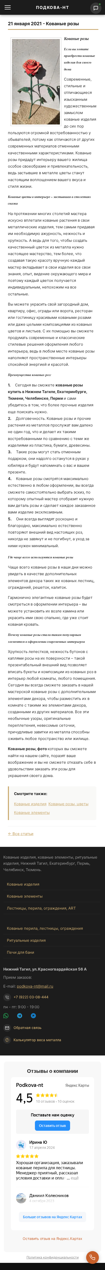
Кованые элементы (32, 812)
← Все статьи (20, 833)
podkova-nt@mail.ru (35, 986)
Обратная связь (28, 1027)
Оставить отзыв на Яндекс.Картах (52, 1238)
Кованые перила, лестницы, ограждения (45, 928)
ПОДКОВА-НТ (52, 7)
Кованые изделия (30, 803)
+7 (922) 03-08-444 (31, 997)
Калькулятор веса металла (37, 1040)
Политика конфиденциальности (53, 1257)
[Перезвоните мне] (92, 1257)
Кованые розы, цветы (68, 803)
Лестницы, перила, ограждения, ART (41, 908)
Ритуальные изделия (26, 940)
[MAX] (36, 1016)
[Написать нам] (95, 8)
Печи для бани (20, 952)
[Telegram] (22, 1016)
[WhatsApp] (9, 1016)
